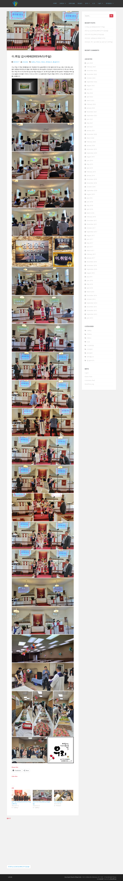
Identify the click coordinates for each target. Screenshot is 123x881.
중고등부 (90, 353)
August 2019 (91, 157)
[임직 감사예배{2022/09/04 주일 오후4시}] (21, 795)
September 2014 (92, 303)
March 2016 (90, 292)
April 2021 (90, 127)
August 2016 (91, 273)
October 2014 (91, 299)
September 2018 (92, 190)
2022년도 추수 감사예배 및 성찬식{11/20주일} (99, 42)
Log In (10, 877)
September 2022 (92, 82)
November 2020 (92, 134)
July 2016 (89, 277)
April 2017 (90, 247)
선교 (88, 342)
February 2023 (91, 67)
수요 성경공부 (58, 802)
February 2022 (91, 104)
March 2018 (90, 213)
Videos (43, 62)
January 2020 (91, 145)
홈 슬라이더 (56, 62)
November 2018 (92, 183)
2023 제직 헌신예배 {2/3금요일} (94, 34)
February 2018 (91, 217)
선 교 (93, 3)
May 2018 (90, 205)
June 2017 (90, 239)
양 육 (86, 3)
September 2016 (92, 269)
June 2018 (90, 202)
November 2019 (92, 149)
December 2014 (92, 295)
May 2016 (90, 284)
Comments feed (90, 380)
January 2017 (91, 258)
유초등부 (90, 349)
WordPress (113, 879)
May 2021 (90, 123)
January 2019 (91, 175)
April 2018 (90, 209)
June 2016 (90, 280)
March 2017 (90, 250)
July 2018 (89, 198)
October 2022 (91, 78)
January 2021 (91, 130)
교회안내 (61, 3)
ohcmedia (25, 62)
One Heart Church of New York (72, 877)
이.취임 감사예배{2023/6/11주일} (95, 27)
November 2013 (92, 310)
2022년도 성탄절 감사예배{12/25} (95, 38)
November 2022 (92, 74)
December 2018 (92, 179)
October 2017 (91, 228)
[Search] (111, 15)
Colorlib (101, 879)
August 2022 (91, 85)
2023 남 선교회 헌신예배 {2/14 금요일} (96, 31)
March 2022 (90, 100)
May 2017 (90, 243)
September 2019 (92, 153)
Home (55, 3)
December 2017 (92, 220)
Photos (38, 62)
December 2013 (92, 307)
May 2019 (90, 164)
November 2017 (92, 224)
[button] (25, 86)
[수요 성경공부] (63, 795)
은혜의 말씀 (72, 3)
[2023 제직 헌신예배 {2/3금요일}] (42, 795)
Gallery (33, 62)
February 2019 (91, 172)
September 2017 (92, 232)
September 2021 (92, 115)
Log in (87, 373)
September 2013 (92, 314)
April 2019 (90, 168)
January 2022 (91, 108)
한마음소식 (49, 62)
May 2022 (90, 93)
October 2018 (91, 187)
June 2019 (90, 160)
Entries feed (88, 376)
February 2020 (91, 142)
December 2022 (92, 70)
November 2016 (92, 265)
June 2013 (90, 318)
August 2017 (91, 235)
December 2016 (92, 262)
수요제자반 (90, 345)
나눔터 (99, 3)
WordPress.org (89, 384)
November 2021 (92, 112)
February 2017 (91, 254)
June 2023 (90, 63)
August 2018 (91, 194)
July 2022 (89, 89)
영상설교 (80, 3)
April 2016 (90, 288)
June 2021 (90, 119)
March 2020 (90, 138)
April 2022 (90, 97)
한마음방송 (109, 3)
